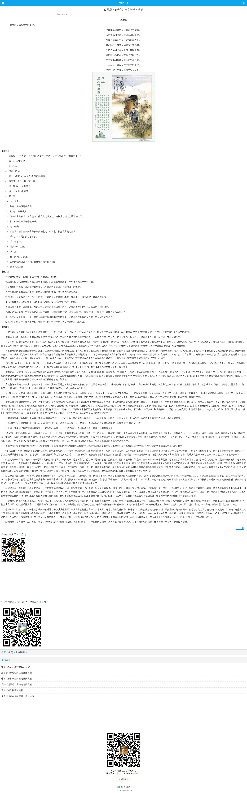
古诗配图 (20, 652)
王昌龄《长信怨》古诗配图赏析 (16, 672)
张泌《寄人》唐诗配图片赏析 (15, 667)
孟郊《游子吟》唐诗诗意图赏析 (16, 684)
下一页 (240, 528)
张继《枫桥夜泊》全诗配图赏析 (16, 678)
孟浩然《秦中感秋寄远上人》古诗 (17, 696)
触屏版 (120, 787)
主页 (10, 652)
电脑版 (127, 787)
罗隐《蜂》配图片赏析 (12, 690)
